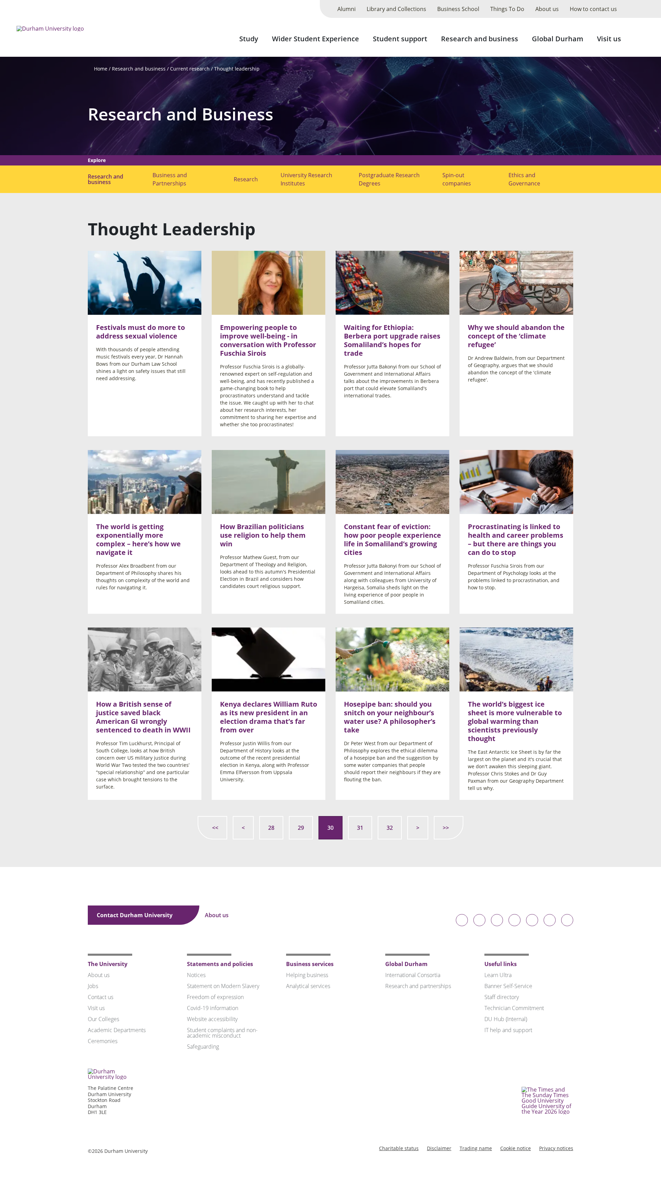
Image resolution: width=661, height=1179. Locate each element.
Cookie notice (515, 1148)
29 (301, 828)
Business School (458, 9)
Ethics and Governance (524, 179)
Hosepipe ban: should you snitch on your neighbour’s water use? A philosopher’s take (390, 716)
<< (215, 828)
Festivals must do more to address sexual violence (140, 331)
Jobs (93, 986)
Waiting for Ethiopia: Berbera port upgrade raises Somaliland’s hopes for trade (392, 340)
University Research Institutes (306, 179)
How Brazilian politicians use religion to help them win (263, 535)
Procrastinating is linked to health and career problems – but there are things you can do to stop (515, 539)
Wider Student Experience (315, 38)
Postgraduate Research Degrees (389, 179)
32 (390, 828)
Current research (190, 68)
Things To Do (507, 9)
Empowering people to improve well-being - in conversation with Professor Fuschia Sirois (268, 340)
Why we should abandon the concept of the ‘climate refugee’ (516, 336)
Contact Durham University (135, 915)
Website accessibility (212, 1019)
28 (271, 828)
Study (248, 38)
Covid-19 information (212, 1008)
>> (446, 828)
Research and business (479, 38)
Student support (400, 38)
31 (360, 828)
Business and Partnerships (170, 179)
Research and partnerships (418, 986)
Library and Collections (396, 9)
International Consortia (412, 975)
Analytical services (308, 986)
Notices (196, 975)
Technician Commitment (514, 1008)
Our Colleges (103, 1019)
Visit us (609, 38)
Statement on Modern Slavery (223, 986)
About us (547, 9)
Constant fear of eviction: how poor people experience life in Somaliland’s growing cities (392, 539)
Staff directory (501, 997)
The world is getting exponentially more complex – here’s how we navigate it (138, 539)
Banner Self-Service (508, 986)
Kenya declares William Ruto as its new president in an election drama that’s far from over (268, 716)
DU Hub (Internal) (505, 1019)
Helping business (307, 975)
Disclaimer (439, 1148)
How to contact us (593, 9)
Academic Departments (117, 1030)
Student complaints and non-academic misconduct (222, 1032)
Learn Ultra (498, 975)
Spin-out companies (456, 179)
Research (246, 179)
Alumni (346, 9)
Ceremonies (102, 1041)
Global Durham (557, 38)
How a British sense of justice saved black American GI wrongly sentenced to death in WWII (143, 716)
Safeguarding (203, 1046)
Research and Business (180, 114)
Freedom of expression (215, 997)
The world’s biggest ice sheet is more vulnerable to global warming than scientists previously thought (515, 720)
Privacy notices (556, 1148)
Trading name (476, 1148)
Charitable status (399, 1148)
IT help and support (508, 1030)
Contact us (100, 997)
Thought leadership (237, 68)
